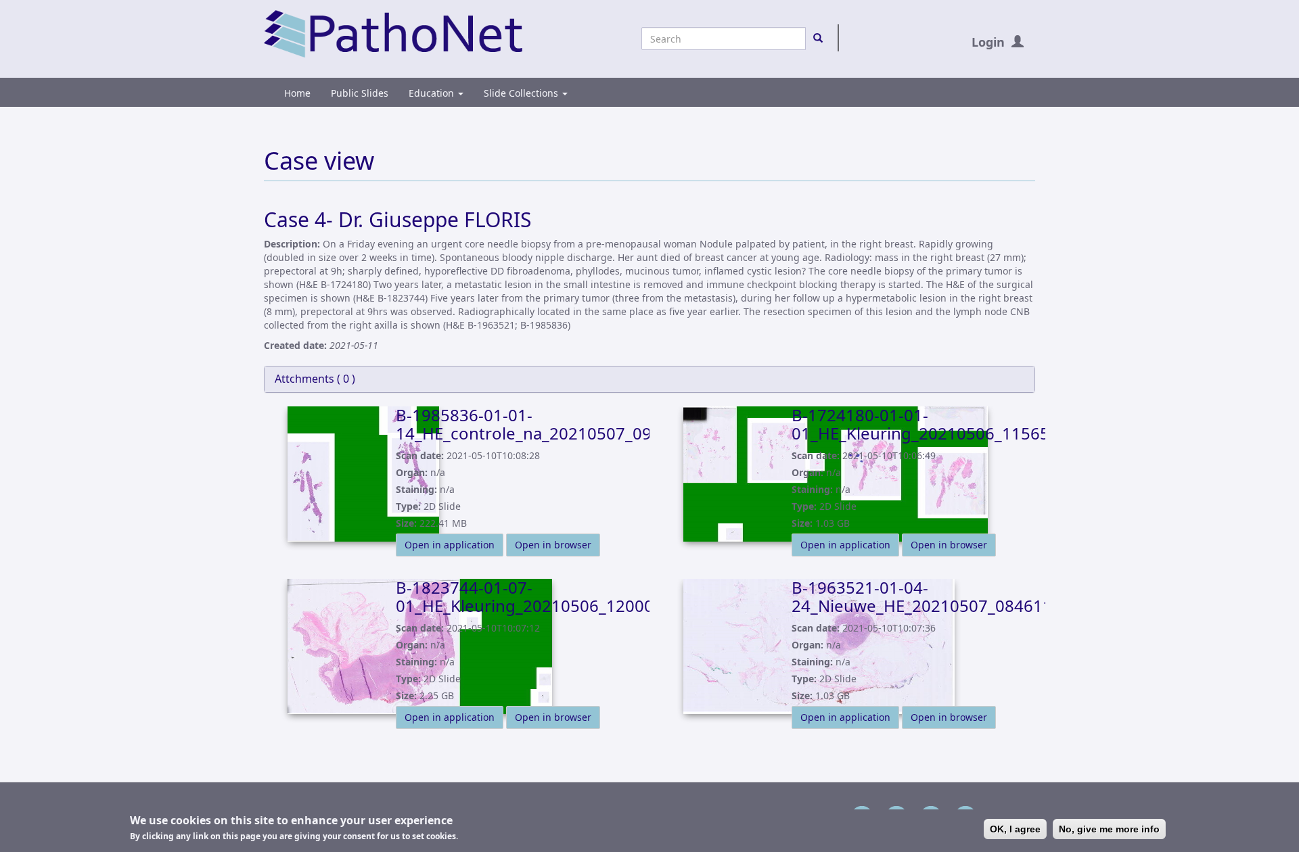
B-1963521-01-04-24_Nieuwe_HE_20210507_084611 (922, 596)
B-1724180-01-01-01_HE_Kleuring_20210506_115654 (925, 424)
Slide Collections (522, 93)
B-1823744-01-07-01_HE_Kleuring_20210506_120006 (529, 596)
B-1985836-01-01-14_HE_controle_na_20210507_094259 (542, 424)
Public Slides (359, 93)
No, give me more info (1109, 829)
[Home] (393, 32)
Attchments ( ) (315, 378)
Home (297, 93)
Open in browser (553, 544)
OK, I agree (1015, 829)
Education (433, 93)
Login (988, 42)
